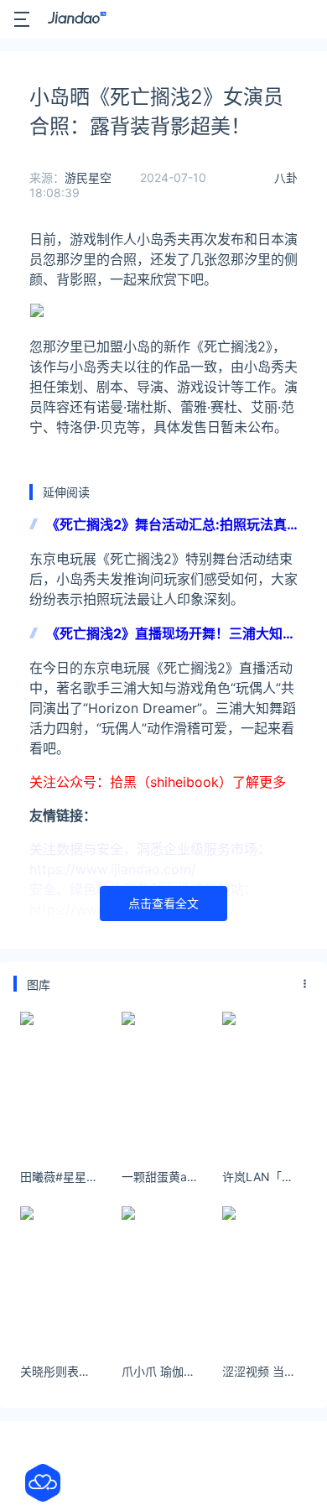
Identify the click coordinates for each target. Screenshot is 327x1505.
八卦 (286, 177)
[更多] (305, 984)
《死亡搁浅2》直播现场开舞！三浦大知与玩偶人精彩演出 (171, 634)
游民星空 (88, 177)
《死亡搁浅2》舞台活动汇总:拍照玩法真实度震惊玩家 (166, 525)
